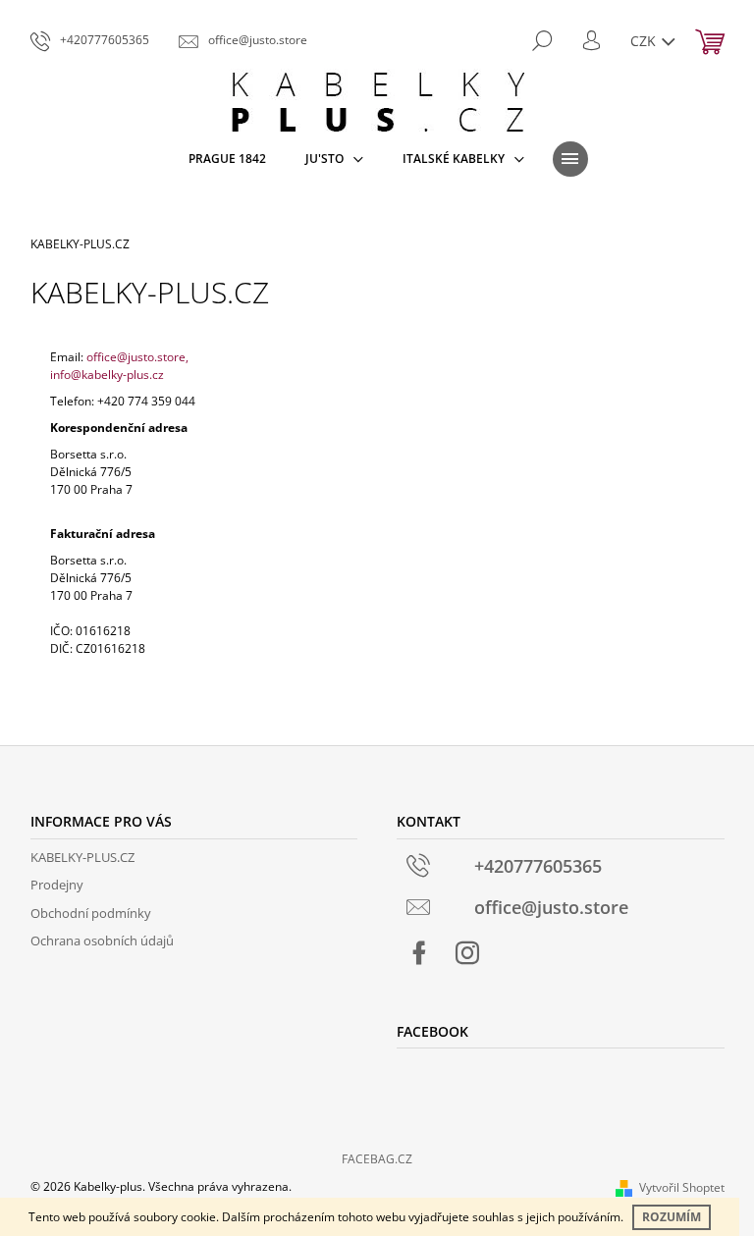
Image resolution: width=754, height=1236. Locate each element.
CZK (645, 40)
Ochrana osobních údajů (102, 940)
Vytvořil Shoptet (682, 1187)
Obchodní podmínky (90, 913)
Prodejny (56, 884)
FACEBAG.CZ (377, 1159)
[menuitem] (227, 159)
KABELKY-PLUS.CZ (82, 857)
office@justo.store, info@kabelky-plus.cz (119, 366)
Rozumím (671, 1217)
